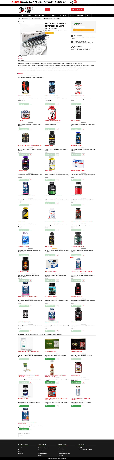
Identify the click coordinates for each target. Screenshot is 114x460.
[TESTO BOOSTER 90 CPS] (83, 188)
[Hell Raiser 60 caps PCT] (57, 289)
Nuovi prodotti (21, 449)
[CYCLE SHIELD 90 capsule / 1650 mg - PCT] (30, 344)
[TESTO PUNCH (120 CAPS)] (30, 314)
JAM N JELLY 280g (75, 375)
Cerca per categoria (25, 15)
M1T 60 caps (74, 321)
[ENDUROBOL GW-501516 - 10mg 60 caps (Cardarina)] (83, 391)
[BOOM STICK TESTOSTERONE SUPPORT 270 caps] (30, 138)
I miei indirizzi (61, 451)
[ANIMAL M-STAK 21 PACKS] (30, 87)
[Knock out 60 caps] (30, 391)
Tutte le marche (52, 15)
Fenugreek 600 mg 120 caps (52, 321)
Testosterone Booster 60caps (26, 195)
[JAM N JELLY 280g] (83, 367)
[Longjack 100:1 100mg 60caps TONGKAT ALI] (83, 264)
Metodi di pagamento (42, 453)
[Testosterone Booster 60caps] (30, 188)
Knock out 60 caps (23, 398)
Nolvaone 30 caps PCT (76, 296)
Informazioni (63, 15)
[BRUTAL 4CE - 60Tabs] (83, 138)
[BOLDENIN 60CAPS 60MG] (57, 344)
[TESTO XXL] (30, 112)
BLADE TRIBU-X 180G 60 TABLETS (52, 120)
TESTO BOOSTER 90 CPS (77, 195)
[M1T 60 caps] (83, 314)
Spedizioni (40, 455)
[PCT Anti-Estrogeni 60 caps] (83, 238)
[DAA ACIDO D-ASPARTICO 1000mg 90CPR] (57, 213)
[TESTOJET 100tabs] (83, 112)
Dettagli (20, 56)
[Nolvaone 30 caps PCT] (83, 289)
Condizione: (47, 28)
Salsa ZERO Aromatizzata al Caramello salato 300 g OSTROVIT (55, 376)
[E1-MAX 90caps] (57, 163)
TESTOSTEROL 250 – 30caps (78, 170)
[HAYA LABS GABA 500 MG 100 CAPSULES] (30, 289)
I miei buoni (60, 455)
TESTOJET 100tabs (75, 120)
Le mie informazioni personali (64, 453)
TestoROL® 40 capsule (50, 271)
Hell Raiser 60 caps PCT (51, 296)
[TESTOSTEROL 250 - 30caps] (83, 163)
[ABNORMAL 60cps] (30, 163)
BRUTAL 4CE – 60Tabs (76, 145)
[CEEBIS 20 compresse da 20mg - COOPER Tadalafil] (30, 367)
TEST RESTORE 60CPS (23, 246)
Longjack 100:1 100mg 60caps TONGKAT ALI (82, 271)
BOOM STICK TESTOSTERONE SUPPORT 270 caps (29, 145)
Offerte (72, 15)
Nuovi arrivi (80, 15)
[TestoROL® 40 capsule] (57, 264)
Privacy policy (41, 449)
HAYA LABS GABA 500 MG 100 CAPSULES (27, 296)
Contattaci (20, 453)
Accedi (93, 4)
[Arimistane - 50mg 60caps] (57, 87)
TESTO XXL (21, 120)
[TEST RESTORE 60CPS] (30, 238)
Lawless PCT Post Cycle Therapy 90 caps (82, 221)
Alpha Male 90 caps (23, 271)
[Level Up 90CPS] (30, 213)
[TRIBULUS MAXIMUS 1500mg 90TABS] (57, 188)
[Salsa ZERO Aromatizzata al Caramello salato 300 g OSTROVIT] (57, 367)
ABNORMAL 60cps (22, 170)
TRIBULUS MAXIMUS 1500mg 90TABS (53, 195)
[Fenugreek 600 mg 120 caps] (57, 314)
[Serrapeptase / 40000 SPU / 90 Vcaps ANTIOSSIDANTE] (30, 414)
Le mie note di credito (62, 449)
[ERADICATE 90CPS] (57, 138)
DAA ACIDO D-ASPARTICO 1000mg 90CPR (54, 221)
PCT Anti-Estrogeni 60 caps (78, 246)
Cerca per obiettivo (39, 15)
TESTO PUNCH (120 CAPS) (24, 321)
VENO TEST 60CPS (49, 246)
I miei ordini (60, 447)
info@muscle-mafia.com (86, 449)
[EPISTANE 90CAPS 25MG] (83, 344)
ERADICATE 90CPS (49, 145)
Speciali (20, 447)
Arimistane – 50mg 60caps (51, 95)
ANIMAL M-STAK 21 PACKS (24, 95)
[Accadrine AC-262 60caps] (83, 87)
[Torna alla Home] (20, 19)
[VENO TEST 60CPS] (57, 238)
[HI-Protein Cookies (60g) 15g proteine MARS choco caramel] (57, 391)
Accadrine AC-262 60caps (77, 95)
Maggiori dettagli (49, 33)
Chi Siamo (40, 451)
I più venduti (20, 451)
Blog (85, 4)
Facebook (22, 435)
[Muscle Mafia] (30, 10)
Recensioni (20, 58)
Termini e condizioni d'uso (43, 447)
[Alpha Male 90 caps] (30, 264)
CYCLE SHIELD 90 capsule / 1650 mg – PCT (28, 351)
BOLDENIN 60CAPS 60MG (50, 351)
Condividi (48, 37)
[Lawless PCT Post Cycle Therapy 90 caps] (83, 213)
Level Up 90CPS (22, 221)
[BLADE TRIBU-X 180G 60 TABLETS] (57, 112)
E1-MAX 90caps (48, 170)
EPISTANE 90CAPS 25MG (76, 351)
